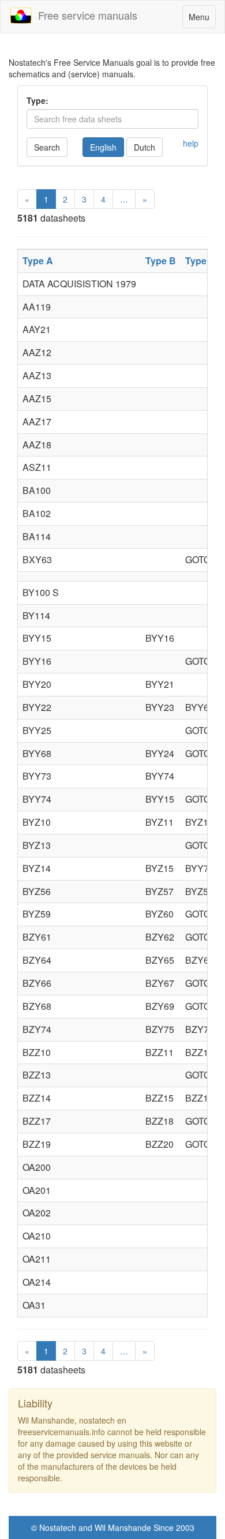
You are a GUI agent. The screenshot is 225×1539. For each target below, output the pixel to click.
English (103, 147)
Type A (37, 260)
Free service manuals (84, 15)
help (190, 143)
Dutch (144, 147)
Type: (37, 100)
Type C (200, 260)
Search (47, 147)
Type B (160, 260)
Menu (202, 19)
